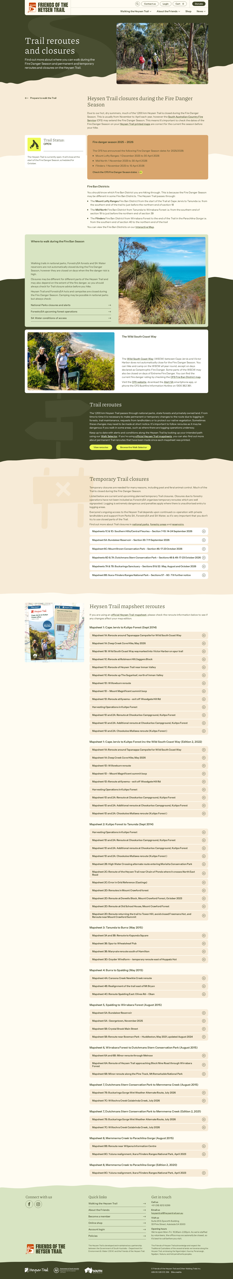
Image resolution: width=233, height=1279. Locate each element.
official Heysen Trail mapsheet (128, 614)
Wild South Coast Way (140, 358)
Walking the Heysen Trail (134, 11)
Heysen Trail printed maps (135, 124)
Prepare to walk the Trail (43, 98)
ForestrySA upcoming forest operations (54, 311)
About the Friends (167, 11)
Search (137, 3)
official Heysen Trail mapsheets (153, 436)
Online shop (95, 1222)
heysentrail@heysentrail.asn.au (167, 1213)
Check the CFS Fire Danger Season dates (115, 172)
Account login (96, 1229)
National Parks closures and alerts (50, 305)
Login (166, 3)
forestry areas (158, 524)
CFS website (139, 382)
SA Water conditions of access (49, 318)
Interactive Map (145, 227)
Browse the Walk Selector (133, 447)
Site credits (176, 1272)
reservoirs (178, 524)
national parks (140, 524)
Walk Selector (109, 436)
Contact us (150, 3)
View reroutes (101, 447)
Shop (188, 11)
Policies (92, 1235)
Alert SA (169, 382)
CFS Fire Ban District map (186, 377)
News (200, 11)
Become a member (99, 1216)
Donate (199, 3)
